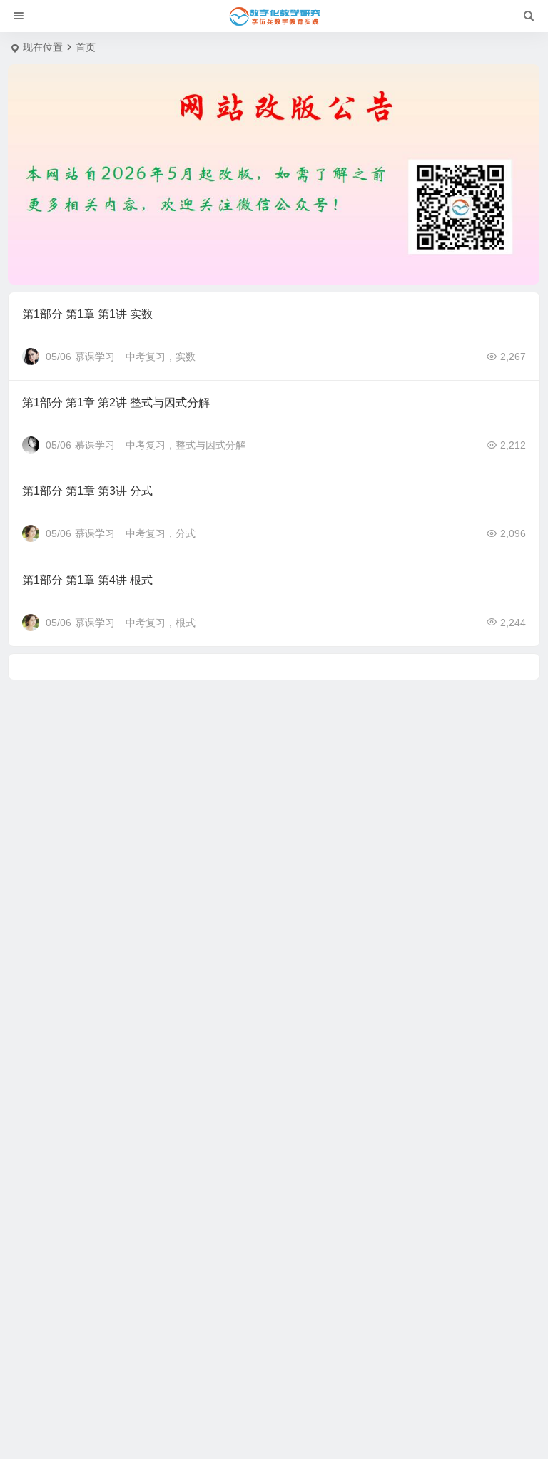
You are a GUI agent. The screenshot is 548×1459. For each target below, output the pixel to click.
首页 (86, 47)
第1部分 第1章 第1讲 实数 (87, 314)
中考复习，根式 (161, 622)
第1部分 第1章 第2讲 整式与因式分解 (116, 402)
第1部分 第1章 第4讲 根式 (87, 580)
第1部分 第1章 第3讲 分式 (87, 491)
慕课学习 (95, 356)
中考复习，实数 (161, 356)
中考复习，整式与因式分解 (185, 445)
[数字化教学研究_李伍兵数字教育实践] (274, 16)
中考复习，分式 (161, 533)
